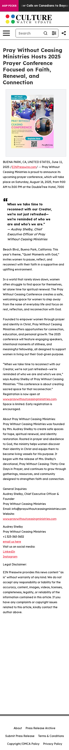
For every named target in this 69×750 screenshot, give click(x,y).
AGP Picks (9, 5)
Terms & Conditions (51, 736)
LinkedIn (9, 551)
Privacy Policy (52, 744)
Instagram (10, 556)
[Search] (45, 33)
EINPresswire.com (24, 167)
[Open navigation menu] (6, 33)
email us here (12, 541)
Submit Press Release (19, 736)
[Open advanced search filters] (54, 33)
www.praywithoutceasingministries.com (29, 399)
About (18, 728)
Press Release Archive (40, 728)
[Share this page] (63, 33)
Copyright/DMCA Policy (23, 744)
